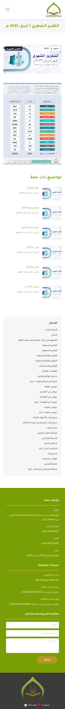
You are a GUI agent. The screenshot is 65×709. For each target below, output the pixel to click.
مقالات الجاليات (49, 459)
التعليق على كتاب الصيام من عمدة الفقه (38, 340)
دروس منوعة (51, 407)
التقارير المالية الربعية (47, 356)
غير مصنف (52, 428)
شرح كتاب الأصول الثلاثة (45, 418)
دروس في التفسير (48, 392)
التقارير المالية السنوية (46, 361)
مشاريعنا (52, 454)
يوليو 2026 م (32, 188)
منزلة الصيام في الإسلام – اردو (42, 469)
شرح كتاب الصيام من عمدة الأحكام (40, 423)
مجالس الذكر (51, 443)
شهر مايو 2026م (30, 227)
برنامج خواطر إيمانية (47, 376)
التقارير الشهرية (14, 48)
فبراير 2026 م (32, 287)
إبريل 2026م (33, 247)
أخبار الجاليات (51, 330)
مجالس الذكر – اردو (48, 449)
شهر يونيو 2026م (30, 208)
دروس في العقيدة (48, 397)
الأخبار (54, 335)
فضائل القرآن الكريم (47, 433)
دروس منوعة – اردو (48, 412)
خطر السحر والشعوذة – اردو (43, 381)
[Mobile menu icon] (7, 9)
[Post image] (52, 193)
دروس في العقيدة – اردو (46, 402)
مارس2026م (32, 267)
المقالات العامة (49, 371)
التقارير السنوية (49, 345)
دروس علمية (51, 387)
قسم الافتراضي (49, 438)
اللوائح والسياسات (48, 366)
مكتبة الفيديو (51, 464)
